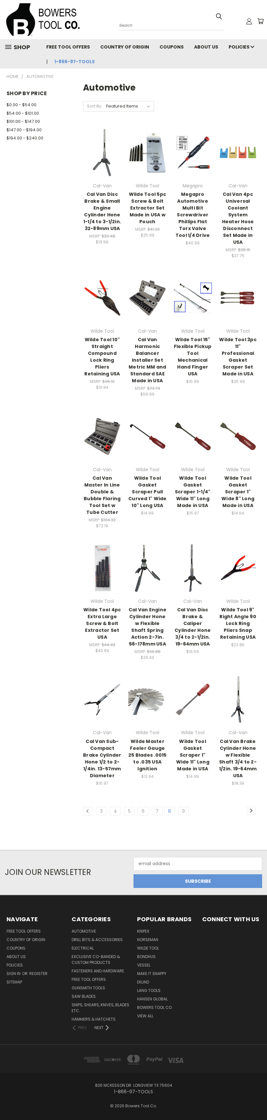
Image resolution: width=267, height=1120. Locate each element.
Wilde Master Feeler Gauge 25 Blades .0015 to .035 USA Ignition (147, 755)
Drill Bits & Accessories (97, 939)
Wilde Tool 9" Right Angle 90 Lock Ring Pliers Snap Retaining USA (237, 623)
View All (145, 1016)
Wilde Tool (148, 948)
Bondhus (146, 956)
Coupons (172, 47)
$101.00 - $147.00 (23, 121)
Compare (100, 152)
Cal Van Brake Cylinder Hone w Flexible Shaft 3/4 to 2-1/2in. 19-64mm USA (238, 758)
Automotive (84, 931)
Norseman (147, 939)
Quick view (102, 139)
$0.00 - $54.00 (21, 105)
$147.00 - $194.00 (24, 130)
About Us (206, 47)
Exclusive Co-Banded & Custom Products (96, 959)
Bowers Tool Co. (155, 1007)
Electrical (83, 948)
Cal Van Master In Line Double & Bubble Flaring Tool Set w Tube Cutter (102, 495)
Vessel (143, 965)
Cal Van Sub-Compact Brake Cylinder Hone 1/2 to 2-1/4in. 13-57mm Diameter (102, 758)
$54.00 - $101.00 (23, 113)
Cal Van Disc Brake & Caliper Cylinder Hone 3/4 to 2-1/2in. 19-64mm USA (193, 626)
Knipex (143, 931)
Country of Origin (124, 47)
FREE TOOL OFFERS (68, 47)
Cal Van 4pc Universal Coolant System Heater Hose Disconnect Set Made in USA (238, 218)
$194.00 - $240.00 (25, 138)
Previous (257, 1100)
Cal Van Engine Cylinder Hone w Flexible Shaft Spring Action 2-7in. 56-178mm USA (148, 626)
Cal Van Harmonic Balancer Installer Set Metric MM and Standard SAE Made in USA (147, 360)
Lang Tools (149, 990)
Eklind (143, 982)
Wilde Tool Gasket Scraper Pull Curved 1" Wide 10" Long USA (147, 492)
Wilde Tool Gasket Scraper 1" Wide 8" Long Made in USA (237, 492)
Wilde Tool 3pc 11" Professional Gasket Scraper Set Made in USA (238, 356)
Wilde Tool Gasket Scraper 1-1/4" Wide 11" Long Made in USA (193, 492)
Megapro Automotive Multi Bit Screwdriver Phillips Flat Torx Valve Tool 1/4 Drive (193, 215)
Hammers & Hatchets (94, 1019)
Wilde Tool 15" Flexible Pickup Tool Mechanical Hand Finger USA (193, 356)
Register (38, 973)
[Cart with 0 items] (260, 21)
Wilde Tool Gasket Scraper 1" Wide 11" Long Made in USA (192, 755)
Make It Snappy (151, 973)
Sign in (14, 973)
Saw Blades (84, 996)
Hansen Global (152, 999)
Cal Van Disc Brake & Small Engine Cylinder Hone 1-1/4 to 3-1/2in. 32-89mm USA (102, 211)
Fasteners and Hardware (98, 971)
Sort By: (94, 106)
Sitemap (14, 982)
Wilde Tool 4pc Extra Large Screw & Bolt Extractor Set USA (102, 623)
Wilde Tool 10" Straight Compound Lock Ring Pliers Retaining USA (102, 356)
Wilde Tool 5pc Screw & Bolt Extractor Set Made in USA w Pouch (147, 208)
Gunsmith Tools (88, 988)
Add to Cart (102, 164)
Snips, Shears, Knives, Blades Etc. (100, 1007)
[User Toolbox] (249, 21)
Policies (239, 47)
